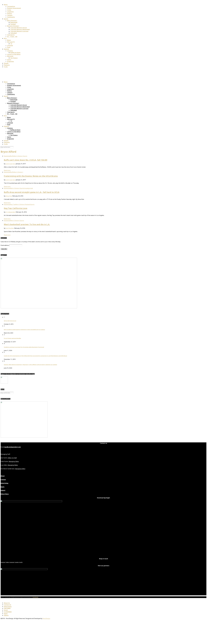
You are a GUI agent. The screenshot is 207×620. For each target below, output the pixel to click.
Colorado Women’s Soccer (18, 28)
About (3, 476)
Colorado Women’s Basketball (20, 29)
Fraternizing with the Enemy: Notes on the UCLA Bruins (31, 176)
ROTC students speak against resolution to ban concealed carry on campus (24, 329)
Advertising (4, 483)
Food (8, 47)
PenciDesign (35, 597)
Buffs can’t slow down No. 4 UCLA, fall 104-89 (25, 160)
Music (9, 40)
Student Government (14, 8)
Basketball (13, 22)
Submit (3, 490)
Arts (5, 38)
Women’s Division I (13, 26)
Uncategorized (28, 188)
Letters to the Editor (14, 54)
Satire (9, 60)
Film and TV (11, 42)
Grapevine (10, 61)
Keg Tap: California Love (15, 208)
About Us (7, 603)
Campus (9, 15)
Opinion (6, 49)
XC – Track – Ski (12, 36)
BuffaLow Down (15, 52)
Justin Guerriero (10, 164)
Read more (7, 170)
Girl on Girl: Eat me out (10, 320)
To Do (6, 67)
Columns (10, 51)
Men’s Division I (12, 20)
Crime (9, 10)
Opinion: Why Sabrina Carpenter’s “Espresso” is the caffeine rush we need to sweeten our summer (30, 364)
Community (11, 17)
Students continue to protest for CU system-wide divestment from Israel (24, 347)
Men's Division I (18, 156)
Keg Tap (12, 204)
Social (6, 610)
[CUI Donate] (39, 308)
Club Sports (11, 35)
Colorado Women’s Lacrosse (19, 31)
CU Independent (11, 212)
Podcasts (7, 65)
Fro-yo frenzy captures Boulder (12, 338)
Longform (10, 12)
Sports (6, 19)
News (6, 4)
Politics (9, 13)
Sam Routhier (10, 228)
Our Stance (14, 58)
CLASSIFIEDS (8, 612)
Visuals (6, 63)
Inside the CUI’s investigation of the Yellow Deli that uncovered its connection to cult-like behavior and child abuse (35, 356)
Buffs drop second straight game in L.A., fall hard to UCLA (31, 192)
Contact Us (7, 605)
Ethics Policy (5, 494)
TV (11, 44)
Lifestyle (10, 45)
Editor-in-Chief (12, 458)
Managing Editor (14, 461)
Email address (5, 245)
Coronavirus (11, 6)
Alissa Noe (9, 196)
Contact (3, 479)
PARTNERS (7, 608)
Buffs (12, 156)
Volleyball (13, 33)
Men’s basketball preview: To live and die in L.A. (27, 224)
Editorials (10, 56)
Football (13, 24)
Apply (3, 487)
